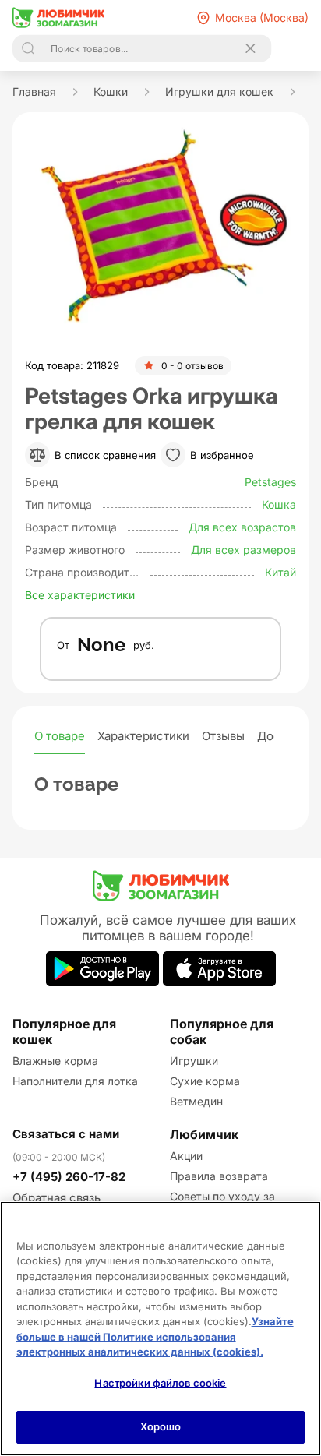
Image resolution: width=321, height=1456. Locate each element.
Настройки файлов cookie (160, 1383)
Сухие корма (205, 1081)
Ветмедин (196, 1101)
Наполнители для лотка (75, 1081)
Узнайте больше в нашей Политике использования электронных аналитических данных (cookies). (155, 1336)
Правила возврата (219, 1176)
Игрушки (194, 1060)
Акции (186, 1155)
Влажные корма (55, 1060)
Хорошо (161, 1426)
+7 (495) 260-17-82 (68, 1176)
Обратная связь (56, 1197)
